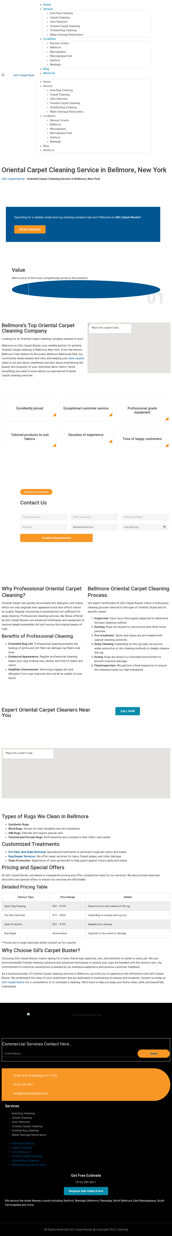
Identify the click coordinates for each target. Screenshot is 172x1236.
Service (48, 9)
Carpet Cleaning (60, 17)
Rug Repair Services (21, 856)
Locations (49, 38)
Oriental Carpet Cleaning (65, 26)
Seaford (55, 60)
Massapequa (58, 51)
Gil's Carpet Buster (13, 178)
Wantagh (55, 64)
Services (12, 1106)
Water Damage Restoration (66, 34)
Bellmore (55, 47)
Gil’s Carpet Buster (13, 982)
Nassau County (59, 43)
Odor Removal (58, 21)
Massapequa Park (61, 56)
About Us (49, 73)
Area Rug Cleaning (61, 13)
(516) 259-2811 (86, 1182)
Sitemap (123, 1229)
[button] (93, 77)
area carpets (76, 358)
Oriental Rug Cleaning (63, 30)
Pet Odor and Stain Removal (27, 852)
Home (47, 4)
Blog (46, 69)
